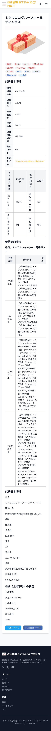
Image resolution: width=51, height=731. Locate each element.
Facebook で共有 (33, 628)
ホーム (5, 679)
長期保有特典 (38, 64)
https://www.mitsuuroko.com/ (29, 161)
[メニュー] (46, 4)
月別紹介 (5, 686)
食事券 (9, 64)
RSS (4, 709)
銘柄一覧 (5, 683)
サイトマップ (7, 706)
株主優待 (31, 68)
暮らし (17, 64)
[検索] (40, 4)
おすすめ (10, 71)
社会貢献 (10, 68)
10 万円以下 (7, 690)
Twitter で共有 (13, 628)
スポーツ (26, 64)
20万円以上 (20, 68)
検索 (4, 702)
